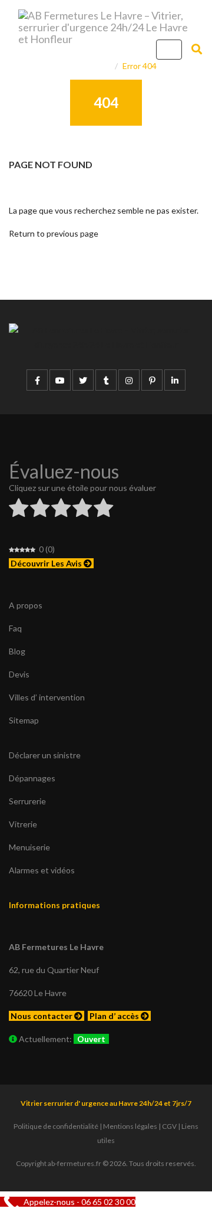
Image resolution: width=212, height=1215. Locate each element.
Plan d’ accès (115, 1016)
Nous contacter (42, 1016)
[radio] (18, 509)
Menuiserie (29, 847)
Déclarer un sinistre (45, 755)
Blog (17, 651)
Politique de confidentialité (56, 1126)
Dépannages (32, 778)
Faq (15, 628)
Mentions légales (130, 1126)
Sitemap (24, 720)
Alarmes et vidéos (42, 870)
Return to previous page (53, 233)
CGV (169, 1126)
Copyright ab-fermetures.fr (58, 1163)
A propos (25, 605)
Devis (19, 674)
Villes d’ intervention (47, 697)
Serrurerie (27, 801)
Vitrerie (23, 824)
